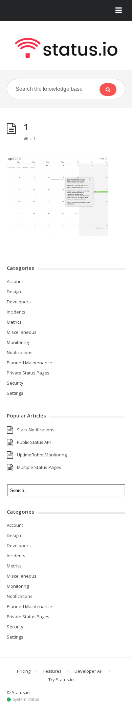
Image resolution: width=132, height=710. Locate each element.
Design (14, 291)
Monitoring (18, 342)
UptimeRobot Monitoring (42, 455)
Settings (15, 393)
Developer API (89, 671)
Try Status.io (61, 679)
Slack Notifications (35, 430)
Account (15, 281)
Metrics (14, 322)
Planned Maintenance (29, 363)
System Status (26, 699)
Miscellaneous (22, 332)
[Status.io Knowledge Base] (66, 48)
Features (52, 671)
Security (15, 383)
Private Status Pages (28, 373)
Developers (19, 302)
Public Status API (34, 442)
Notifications (19, 352)
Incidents (16, 312)
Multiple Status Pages (39, 467)
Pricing (23, 671)
